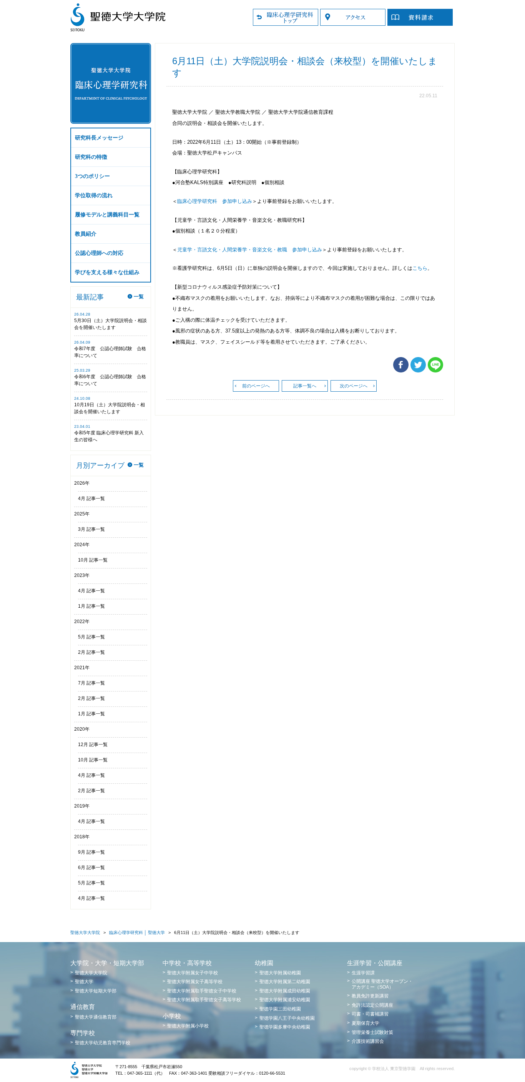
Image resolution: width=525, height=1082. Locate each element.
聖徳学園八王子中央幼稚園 (287, 1018)
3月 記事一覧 (91, 529)
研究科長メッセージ (99, 138)
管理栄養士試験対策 (372, 1032)
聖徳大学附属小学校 (188, 1026)
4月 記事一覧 (91, 498)
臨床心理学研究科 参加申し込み (214, 201)
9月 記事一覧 (91, 852)
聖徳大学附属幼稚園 (280, 973)
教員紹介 (85, 234)
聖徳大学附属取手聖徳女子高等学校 (204, 999)
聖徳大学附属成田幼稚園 (284, 991)
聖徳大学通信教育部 (95, 1017)
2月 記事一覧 (91, 652)
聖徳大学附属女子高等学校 (195, 981)
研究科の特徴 (91, 157)
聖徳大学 (84, 981)
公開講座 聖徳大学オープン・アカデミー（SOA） (382, 984)
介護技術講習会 (368, 1041)
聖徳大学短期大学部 (95, 991)
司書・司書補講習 (370, 1014)
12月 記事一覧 (93, 744)
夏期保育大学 (365, 1023)
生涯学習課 (363, 973)
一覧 (139, 296)
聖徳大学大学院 (85, 932)
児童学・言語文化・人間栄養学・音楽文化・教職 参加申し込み (249, 250)
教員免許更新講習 (370, 996)
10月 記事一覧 (93, 560)
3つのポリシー (92, 176)
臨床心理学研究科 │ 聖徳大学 (137, 932)
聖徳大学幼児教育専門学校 (102, 1042)
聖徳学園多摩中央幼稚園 (284, 1027)
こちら (419, 268)
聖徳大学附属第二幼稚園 (284, 981)
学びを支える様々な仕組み (107, 272)
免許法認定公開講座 (372, 1005)
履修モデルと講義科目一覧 (107, 215)
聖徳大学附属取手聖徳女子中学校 (201, 991)
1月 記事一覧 (91, 606)
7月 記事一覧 (91, 683)
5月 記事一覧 (91, 637)
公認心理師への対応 (99, 253)
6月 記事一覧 (91, 867)
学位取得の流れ (94, 195)
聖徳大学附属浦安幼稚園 (284, 999)
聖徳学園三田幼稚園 (280, 1009)
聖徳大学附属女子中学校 (192, 973)
